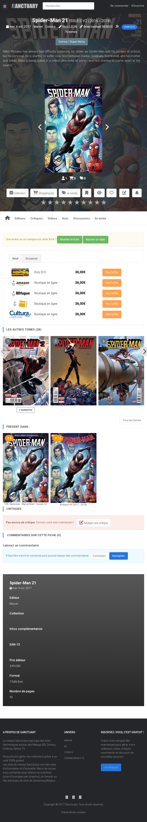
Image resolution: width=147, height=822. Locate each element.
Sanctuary (71, 804)
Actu (65, 218)
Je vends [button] (71, 193)
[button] (86, 193)
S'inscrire (137, 5)
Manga (68, 740)
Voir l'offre (111, 272)
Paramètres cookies (73, 812)
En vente (100, 218)
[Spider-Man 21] (73, 128)
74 (66, 32)
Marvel (38, 26)
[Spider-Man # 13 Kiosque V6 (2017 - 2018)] (73, 468)
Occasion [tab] (31, 258)
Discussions (81, 218)
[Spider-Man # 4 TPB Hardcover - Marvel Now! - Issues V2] (26, 467)
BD (65, 746)
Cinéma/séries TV (74, 758)
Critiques (36, 218)
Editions (20, 218)
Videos (52, 218)
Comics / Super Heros (72, 41)
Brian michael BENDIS (98, 26)
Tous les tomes (132, 420)
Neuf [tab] (15, 258)
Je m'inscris (111, 767)
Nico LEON (69, 26)
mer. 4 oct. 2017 (21, 26)
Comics (50, 26)
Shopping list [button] (46, 193)
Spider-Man (46, 20)
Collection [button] (19, 193)
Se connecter (119, 5)
